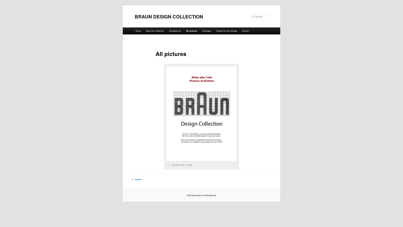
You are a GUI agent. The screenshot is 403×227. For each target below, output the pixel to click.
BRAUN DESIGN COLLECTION (169, 16)
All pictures (191, 30)
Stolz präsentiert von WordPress (201, 195)
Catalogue (206, 30)
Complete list (175, 30)
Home (138, 30)
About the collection (155, 30)
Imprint (138, 179)
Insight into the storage (226, 30)
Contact (245, 30)
